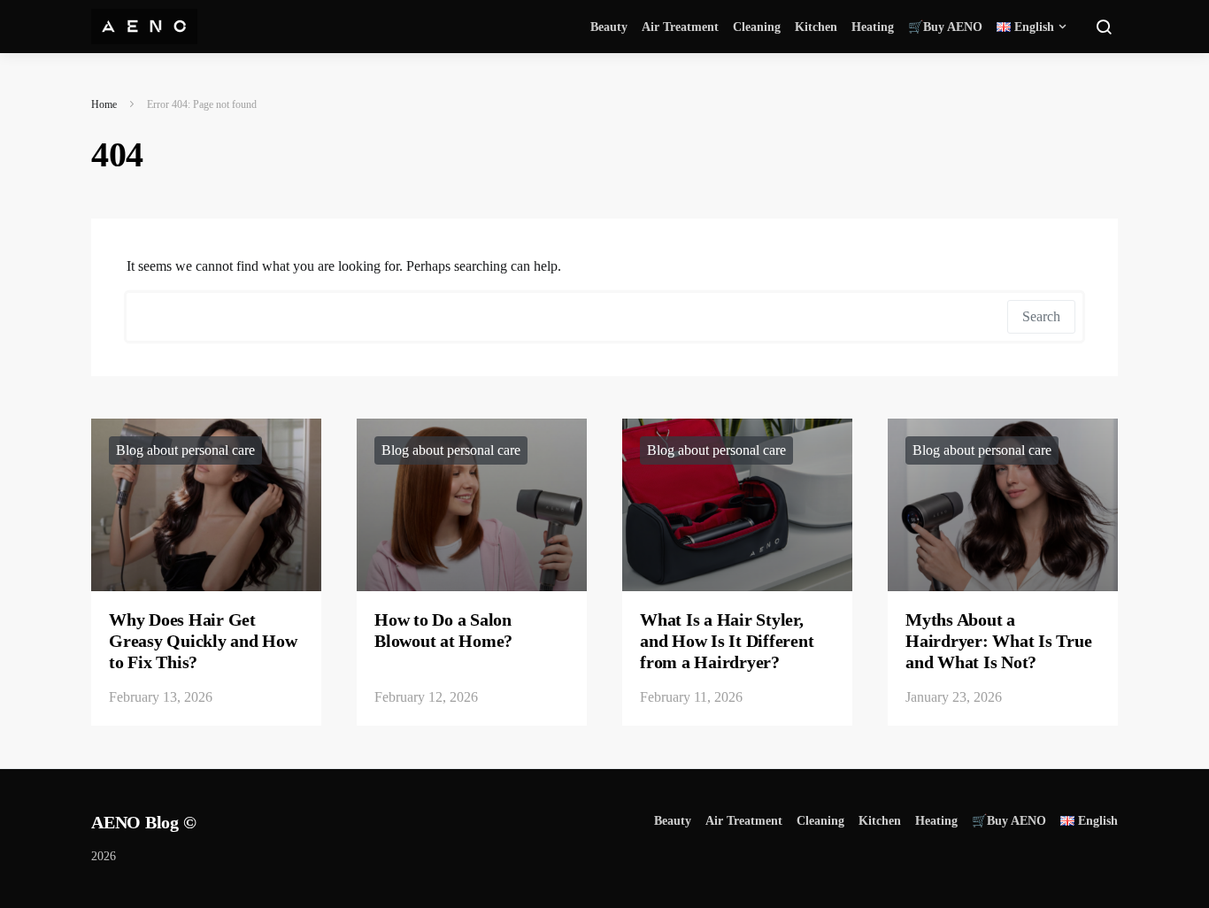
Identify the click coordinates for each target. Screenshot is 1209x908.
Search (1041, 316)
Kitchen (816, 27)
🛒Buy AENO (945, 27)
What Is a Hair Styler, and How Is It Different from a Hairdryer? (726, 641)
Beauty (609, 27)
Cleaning (757, 27)
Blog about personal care (185, 450)
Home (104, 104)
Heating (872, 27)
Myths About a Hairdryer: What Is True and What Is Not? (998, 641)
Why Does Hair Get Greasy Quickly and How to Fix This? (203, 641)
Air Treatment (680, 27)
